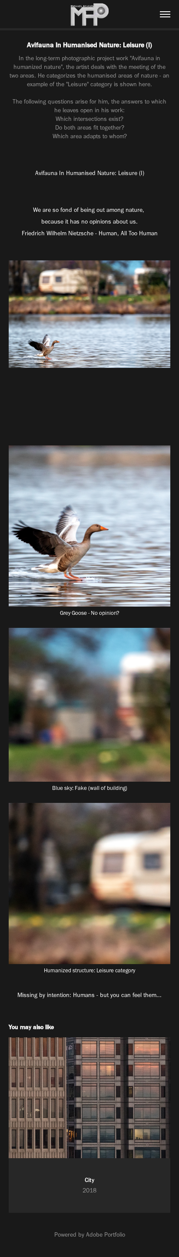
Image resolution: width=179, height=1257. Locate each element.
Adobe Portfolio (105, 1234)
